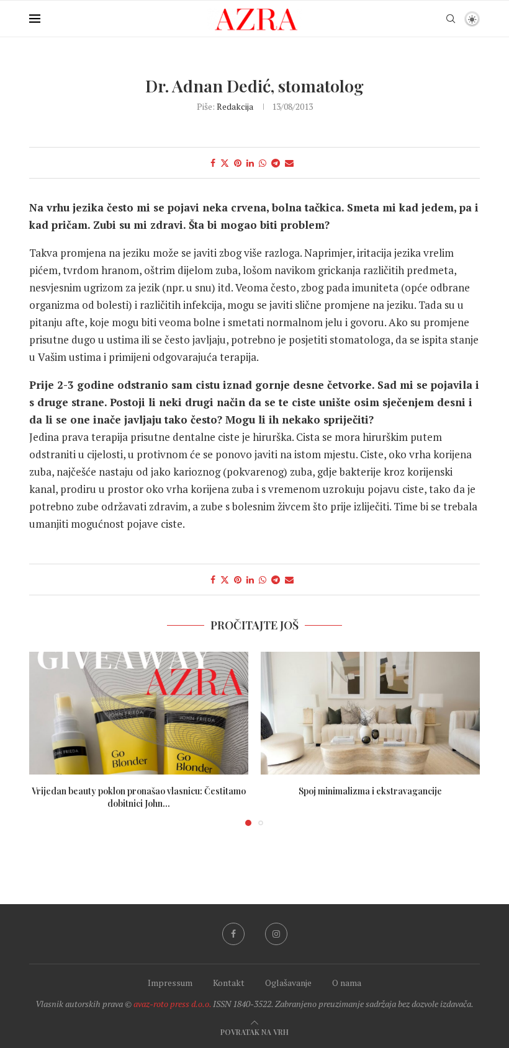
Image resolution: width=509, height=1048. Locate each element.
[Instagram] (276, 934)
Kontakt (229, 982)
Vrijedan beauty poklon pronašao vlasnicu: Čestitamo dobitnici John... (139, 797)
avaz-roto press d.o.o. (172, 1004)
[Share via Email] (289, 163)
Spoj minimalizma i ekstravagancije (370, 791)
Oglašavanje (288, 982)
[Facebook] (233, 934)
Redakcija (235, 106)
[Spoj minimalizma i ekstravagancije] (370, 713)
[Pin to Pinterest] (237, 163)
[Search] (450, 19)
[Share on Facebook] (212, 163)
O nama (346, 982)
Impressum (170, 982)
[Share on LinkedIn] (250, 163)
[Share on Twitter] (224, 163)
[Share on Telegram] (275, 163)
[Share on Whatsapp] (262, 163)
